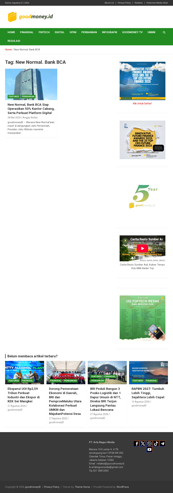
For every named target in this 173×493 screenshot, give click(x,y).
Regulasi (14, 40)
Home (11, 32)
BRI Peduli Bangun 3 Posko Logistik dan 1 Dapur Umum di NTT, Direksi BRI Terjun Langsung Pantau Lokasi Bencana (105, 399)
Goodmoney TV (132, 32)
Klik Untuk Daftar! (142, 103)
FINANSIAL (27, 32)
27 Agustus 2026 (17, 406)
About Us (109, 3)
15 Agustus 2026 (141, 401)
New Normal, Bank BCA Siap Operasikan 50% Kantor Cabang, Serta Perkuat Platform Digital (31, 109)
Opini (73, 32)
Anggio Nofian (30, 117)
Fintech (44, 32)
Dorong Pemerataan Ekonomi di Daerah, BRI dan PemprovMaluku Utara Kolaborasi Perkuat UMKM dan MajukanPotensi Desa (65, 401)
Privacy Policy (124, 3)
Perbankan (89, 32)
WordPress (123, 486)
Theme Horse (82, 486)
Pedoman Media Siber (157, 3)
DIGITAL (60, 32)
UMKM (151, 32)
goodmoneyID (15, 409)
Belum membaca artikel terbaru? (32, 356)
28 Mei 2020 (14, 117)
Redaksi (139, 3)
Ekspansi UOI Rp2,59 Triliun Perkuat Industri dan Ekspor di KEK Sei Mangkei (24, 395)
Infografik (109, 32)
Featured (14, 96)
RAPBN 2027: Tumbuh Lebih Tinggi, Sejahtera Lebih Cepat (148, 393)
